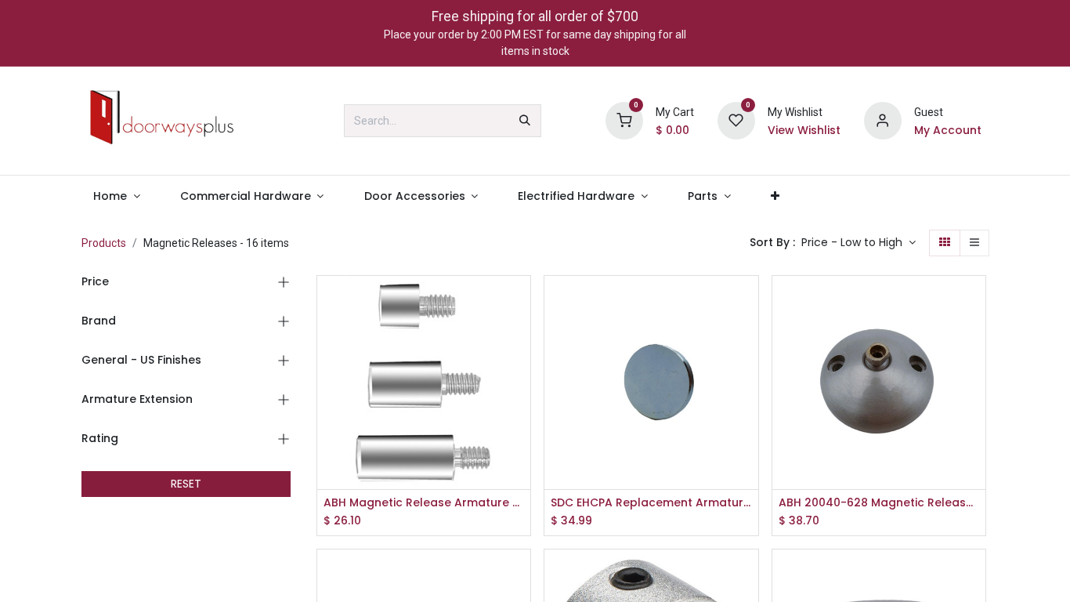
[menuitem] (117, 196)
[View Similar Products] (520, 407)
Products (103, 243)
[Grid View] (944, 243)
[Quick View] (520, 301)
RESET (186, 483)
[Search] (524, 120)
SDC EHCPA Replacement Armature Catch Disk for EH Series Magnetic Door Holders (651, 503)
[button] (858, 243)
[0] (624, 120)
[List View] (974, 243)
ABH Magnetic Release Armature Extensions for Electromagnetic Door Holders (424, 503)
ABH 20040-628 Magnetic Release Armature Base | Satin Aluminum (879, 503)
